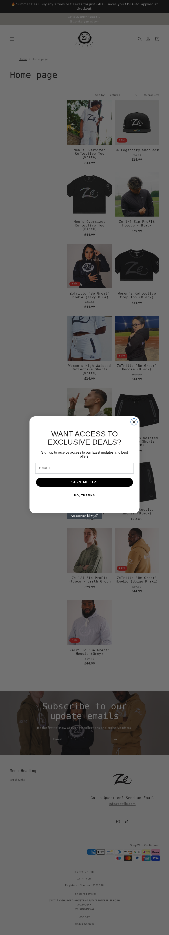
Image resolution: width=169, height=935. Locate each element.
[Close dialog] (134, 422)
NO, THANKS (84, 495)
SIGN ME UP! (84, 482)
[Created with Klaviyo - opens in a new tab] (84, 516)
